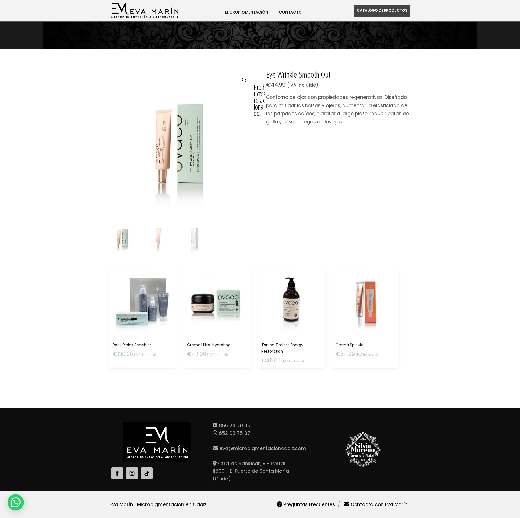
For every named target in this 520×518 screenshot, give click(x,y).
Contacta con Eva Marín (378, 504)
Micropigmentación (246, 12)
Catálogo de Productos (382, 10)
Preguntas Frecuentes (308, 504)
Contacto (290, 12)
